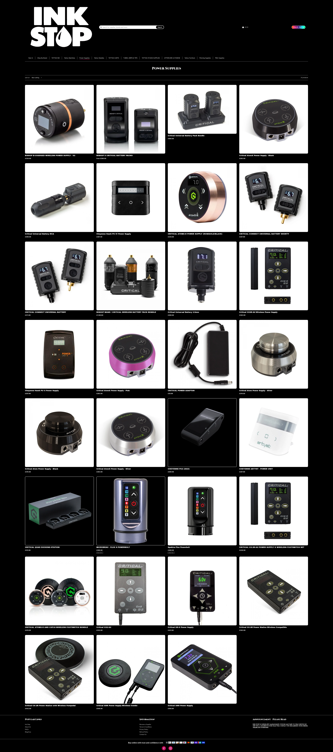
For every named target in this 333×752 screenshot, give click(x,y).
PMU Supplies (219, 58)
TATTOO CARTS (113, 58)
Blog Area (28, 732)
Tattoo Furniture (190, 58)
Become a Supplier (145, 724)
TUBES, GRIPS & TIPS (130, 58)
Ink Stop (27, 724)
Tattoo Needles (99, 58)
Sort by (27, 77)
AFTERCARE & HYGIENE (172, 58)
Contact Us (143, 734)
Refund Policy (144, 732)
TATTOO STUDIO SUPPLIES (151, 58)
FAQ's (27, 729)
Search (160, 27)
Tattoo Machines (69, 58)
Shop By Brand (42, 58)
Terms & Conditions (146, 727)
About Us (28, 727)
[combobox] (131, 27)
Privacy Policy (144, 729)
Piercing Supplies (205, 58)
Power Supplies (84, 58)
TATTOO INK (56, 58)
